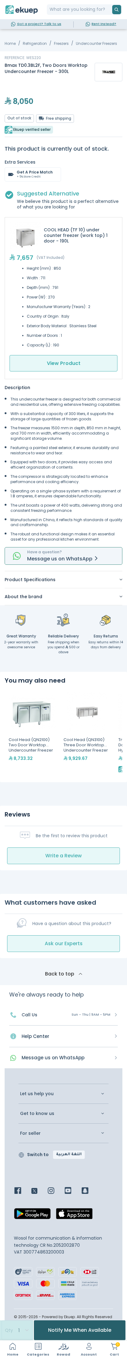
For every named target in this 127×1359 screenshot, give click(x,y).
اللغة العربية (69, 1154)
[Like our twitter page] (39, 1191)
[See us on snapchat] (89, 1191)
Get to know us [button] (37, 1113)
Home (10, 43)
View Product (63, 363)
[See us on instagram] (55, 1191)
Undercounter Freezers (96, 43)
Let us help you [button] (37, 1093)
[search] (116, 9)
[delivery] (63, 619)
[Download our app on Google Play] (32, 1215)
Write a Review (63, 855)
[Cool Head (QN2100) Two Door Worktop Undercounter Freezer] (32, 733)
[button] (63, 579)
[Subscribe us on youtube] (72, 1191)
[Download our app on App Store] (74, 1215)
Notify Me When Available (79, 1330)
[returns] (105, 619)
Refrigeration (35, 43)
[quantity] (16, 1330)
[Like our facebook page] (22, 1191)
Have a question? (44, 552)
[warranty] (21, 619)
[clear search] (110, 9)
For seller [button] (30, 1133)
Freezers (61, 43)
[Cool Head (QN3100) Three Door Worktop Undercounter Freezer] (86, 733)
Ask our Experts (64, 943)
